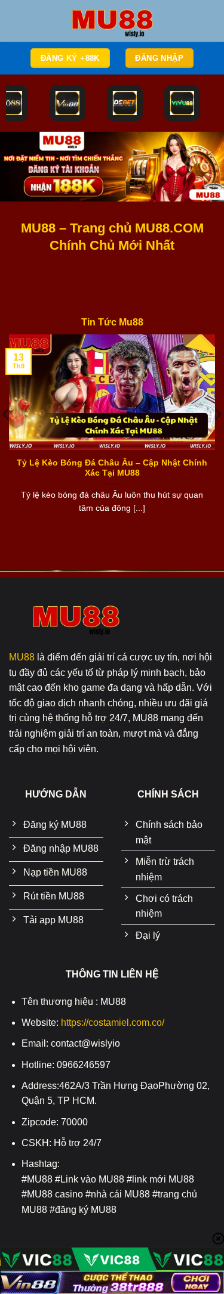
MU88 (22, 657)
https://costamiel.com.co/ (112, 1022)
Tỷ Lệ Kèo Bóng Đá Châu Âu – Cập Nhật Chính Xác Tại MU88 (112, 468)
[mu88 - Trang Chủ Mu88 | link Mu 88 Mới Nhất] (112, 21)
